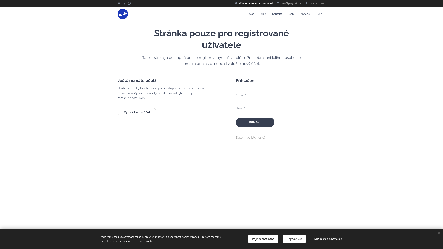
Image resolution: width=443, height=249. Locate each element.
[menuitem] (251, 14)
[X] (124, 3)
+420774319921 (317, 3)
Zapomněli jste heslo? (250, 137)
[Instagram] (129, 3)
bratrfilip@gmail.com (291, 3)
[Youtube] (119, 3)
